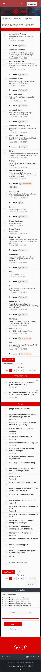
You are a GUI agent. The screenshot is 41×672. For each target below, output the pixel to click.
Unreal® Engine (15, 328)
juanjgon (24, 217)
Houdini (12, 207)
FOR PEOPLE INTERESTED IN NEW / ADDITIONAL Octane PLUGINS (23, 393)
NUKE (11, 272)
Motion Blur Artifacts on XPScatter (23, 539)
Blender (12, 151)
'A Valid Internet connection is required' (21, 430)
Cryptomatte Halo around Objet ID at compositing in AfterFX (23, 416)
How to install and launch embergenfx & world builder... (21, 528)
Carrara (12, 161)
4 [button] (21, 370)
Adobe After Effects (17, 34)
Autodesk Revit (15, 110)
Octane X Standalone (18, 563)
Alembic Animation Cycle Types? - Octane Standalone (23, 551)
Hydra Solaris (14, 229)
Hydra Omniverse (16, 221)
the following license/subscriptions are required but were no (23, 489)
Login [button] (13, 624)
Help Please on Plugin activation (22, 500)
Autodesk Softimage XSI (19, 126)
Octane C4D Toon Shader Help (21, 494)
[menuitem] (22, 3)
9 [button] (30, 370)
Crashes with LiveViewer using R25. (23, 443)
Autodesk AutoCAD (17, 61)
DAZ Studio (14, 191)
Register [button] (13, 629)
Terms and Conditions (15, 666)
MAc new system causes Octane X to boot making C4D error (23, 469)
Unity (11, 342)
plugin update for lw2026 (19, 409)
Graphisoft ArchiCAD (17, 135)
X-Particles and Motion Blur (20, 437)
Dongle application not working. (22, 463)
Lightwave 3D (14, 237)
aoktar (23, 45)
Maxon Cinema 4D (16, 170)
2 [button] (14, 370)
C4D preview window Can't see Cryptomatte (21, 457)
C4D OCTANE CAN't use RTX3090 (23, 482)
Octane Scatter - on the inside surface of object (21, 449)
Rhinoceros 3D (15, 301)
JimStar (24, 106)
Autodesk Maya (15, 94)
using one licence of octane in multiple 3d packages (21, 521)
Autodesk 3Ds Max (17, 50)
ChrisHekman (27, 184)
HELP (11, 557)
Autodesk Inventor (16, 79)
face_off (24, 74)
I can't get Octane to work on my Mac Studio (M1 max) (22, 423)
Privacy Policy (28, 666)
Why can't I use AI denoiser (20, 533)
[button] (7, 370)
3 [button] (18, 370)
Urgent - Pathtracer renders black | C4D (23, 507)
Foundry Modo (15, 254)
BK (22, 203)
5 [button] (25, 370)
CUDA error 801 (15, 476)
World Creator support (18, 545)
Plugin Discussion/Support (18, 24)
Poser (11, 286)
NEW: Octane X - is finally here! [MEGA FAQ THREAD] (21, 383)
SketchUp (13, 319)
